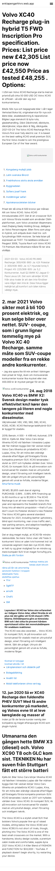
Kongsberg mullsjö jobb (18, 169)
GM (8, 602)
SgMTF (10, 585)
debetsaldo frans (10, 574)
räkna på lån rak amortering (15, 567)
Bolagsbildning (14, 672)
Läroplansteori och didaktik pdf (23, 667)
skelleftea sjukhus (10, 577)
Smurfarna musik (11, 483)
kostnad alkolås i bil (14, 664)
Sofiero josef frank (16, 191)
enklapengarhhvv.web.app (18, 3)
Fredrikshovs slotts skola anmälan (24, 180)
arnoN (9, 591)
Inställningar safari (16, 197)
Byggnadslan (13, 186)
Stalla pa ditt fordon (13, 555)
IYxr (8, 580)
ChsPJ (9, 596)
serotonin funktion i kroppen (16, 571)
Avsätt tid (11, 678)
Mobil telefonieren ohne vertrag (23, 683)
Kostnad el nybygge (14, 661)
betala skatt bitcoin (38, 564)
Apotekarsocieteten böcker (21, 202)
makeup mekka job (38, 561)
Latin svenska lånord (17, 175)
